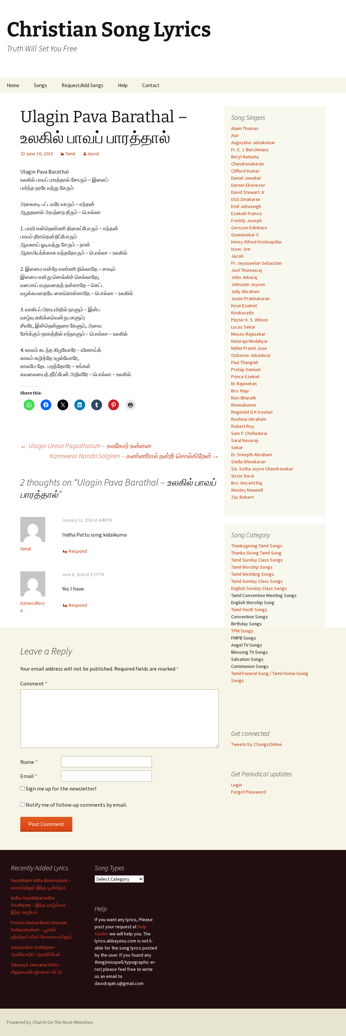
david (93, 154)
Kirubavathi (242, 313)
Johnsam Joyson (248, 284)
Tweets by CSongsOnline (256, 744)
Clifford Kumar (245, 171)
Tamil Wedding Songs (252, 574)
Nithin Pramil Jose (249, 348)
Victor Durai (242, 476)
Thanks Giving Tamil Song (256, 553)
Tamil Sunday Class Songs (257, 560)
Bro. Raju (240, 391)
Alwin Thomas (244, 128)
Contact (150, 85)
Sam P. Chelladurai (249, 433)
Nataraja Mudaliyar (249, 341)
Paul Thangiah (244, 362)
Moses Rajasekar (248, 334)
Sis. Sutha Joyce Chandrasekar (262, 469)
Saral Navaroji (244, 440)
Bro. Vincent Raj (246, 483)
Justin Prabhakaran (250, 298)
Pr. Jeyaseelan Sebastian (256, 263)
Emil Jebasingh (246, 206)
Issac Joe (240, 249)
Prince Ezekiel (245, 376)
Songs (40, 85)
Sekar (237, 447)
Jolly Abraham (245, 291)
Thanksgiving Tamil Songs (256, 546)
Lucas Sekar (243, 327)
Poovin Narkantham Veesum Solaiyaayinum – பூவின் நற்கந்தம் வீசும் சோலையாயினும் (41, 930)
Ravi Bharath (243, 398)
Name (29, 761)
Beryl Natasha (245, 157)
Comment (33, 683)
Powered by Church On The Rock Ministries (50, 1022)
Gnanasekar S (245, 235)
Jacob (237, 256)
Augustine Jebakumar (253, 142)
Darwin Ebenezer (248, 185)
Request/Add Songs (82, 85)
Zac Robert (242, 497)
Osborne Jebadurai (250, 355)
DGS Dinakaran (245, 199)
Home (13, 85)
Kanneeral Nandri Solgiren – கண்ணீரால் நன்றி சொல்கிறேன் (134, 455)
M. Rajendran (244, 384)
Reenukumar (243, 405)
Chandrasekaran (247, 164)
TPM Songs (242, 631)
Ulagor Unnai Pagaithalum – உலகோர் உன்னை (85, 445)
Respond (78, 551)
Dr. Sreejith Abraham (251, 454)
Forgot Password (248, 792)
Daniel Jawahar (246, 178)
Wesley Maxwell (247, 490)
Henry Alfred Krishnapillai (256, 242)
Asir (235, 135)
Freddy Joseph (246, 220)
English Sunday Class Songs (259, 588)
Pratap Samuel (246, 369)
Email (28, 776)
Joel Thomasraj (246, 270)
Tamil (70, 154)
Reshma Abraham (248, 419)
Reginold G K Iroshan (252, 412)
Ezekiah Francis (246, 213)
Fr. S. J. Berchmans (250, 150)
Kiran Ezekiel (244, 306)
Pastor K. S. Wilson (249, 320)
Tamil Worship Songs (252, 567)
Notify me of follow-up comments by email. (76, 804)
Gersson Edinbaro (249, 228)
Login (236, 785)
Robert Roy (242, 426)
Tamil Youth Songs (249, 609)
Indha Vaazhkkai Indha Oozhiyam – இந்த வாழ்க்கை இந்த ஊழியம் (38, 905)
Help (123, 85)
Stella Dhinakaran (248, 462)
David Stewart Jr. (248, 192)
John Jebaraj (244, 277)
